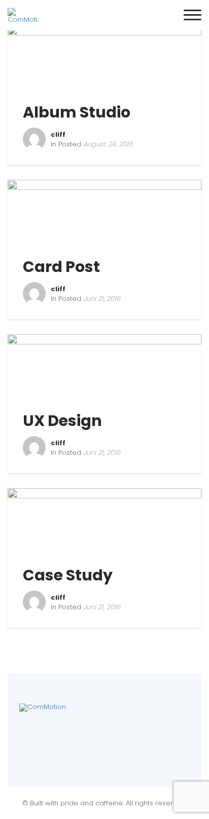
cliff (58, 134)
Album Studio (76, 112)
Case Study (68, 575)
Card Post (61, 267)
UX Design (62, 421)
